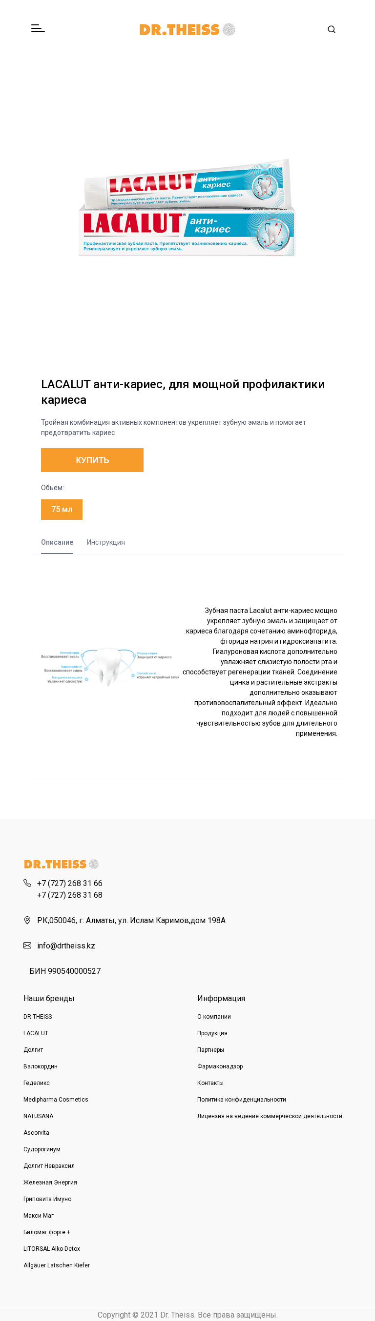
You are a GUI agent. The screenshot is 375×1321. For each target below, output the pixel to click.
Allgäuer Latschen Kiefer (56, 1265)
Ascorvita (36, 1132)
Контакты (210, 1083)
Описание (57, 542)
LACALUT (35, 1033)
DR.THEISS (37, 1016)
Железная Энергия (50, 1182)
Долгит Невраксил (49, 1166)
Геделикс (36, 1083)
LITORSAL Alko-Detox (51, 1248)
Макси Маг (38, 1215)
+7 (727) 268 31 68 (70, 895)
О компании (214, 1016)
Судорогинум (42, 1149)
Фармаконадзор (220, 1066)
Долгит (33, 1049)
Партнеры (210, 1049)
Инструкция (106, 542)
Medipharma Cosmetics (55, 1099)
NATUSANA (38, 1116)
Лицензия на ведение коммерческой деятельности (269, 1116)
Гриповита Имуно (47, 1199)
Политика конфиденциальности (241, 1099)
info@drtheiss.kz (66, 945)
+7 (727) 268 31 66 (70, 883)
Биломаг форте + (46, 1232)
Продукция (212, 1033)
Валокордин (40, 1066)
